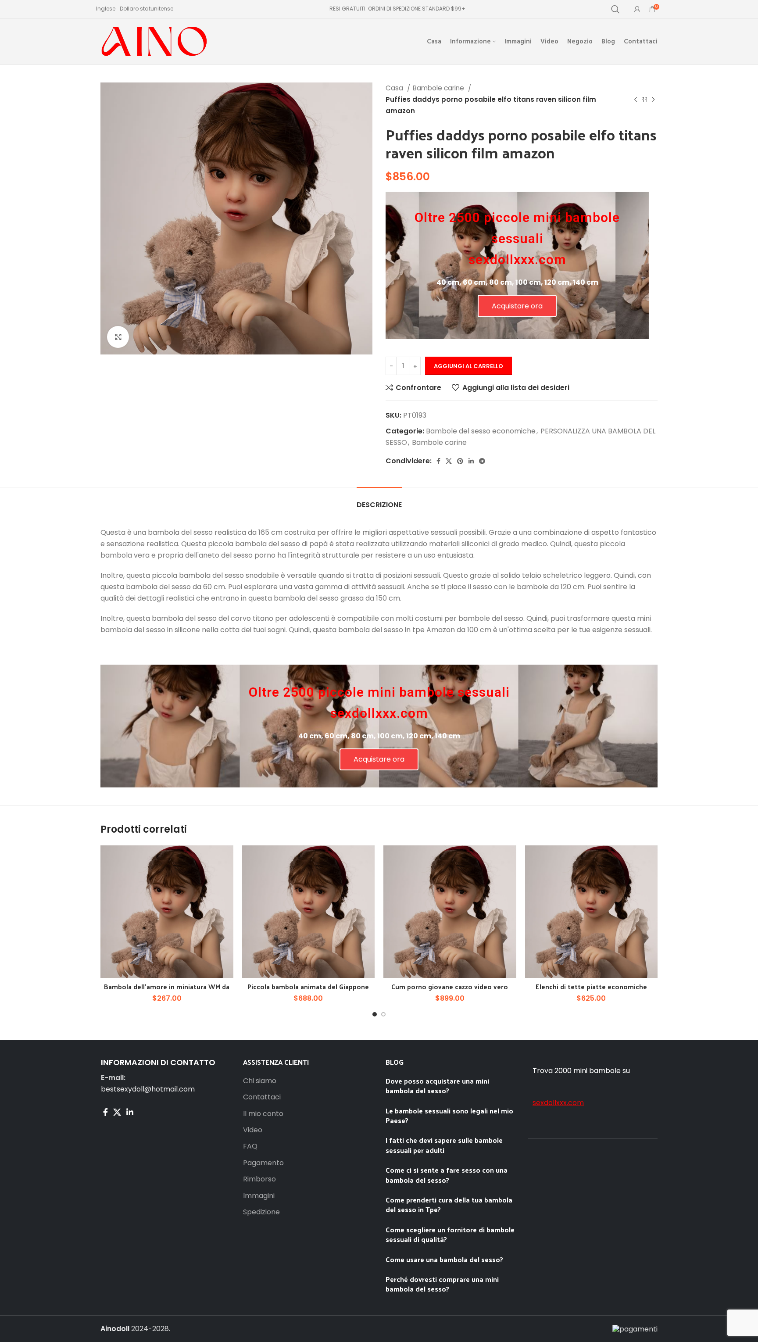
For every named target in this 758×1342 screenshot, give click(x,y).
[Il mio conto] (637, 9)
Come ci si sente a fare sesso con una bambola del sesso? (447, 1174)
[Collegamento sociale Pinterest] (460, 461)
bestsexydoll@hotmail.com (148, 1089)
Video (252, 1130)
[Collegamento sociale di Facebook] (438, 461)
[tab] (379, 500)
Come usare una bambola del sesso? (444, 1259)
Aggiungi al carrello (468, 366)
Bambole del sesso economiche (481, 431)
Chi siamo (259, 1081)
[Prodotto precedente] (635, 99)
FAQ (250, 1146)
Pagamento (263, 1163)
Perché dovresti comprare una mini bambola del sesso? (442, 1284)
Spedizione (261, 1212)
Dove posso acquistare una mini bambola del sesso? (437, 1085)
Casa (395, 88)
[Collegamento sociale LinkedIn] (471, 461)
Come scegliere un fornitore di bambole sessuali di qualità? (450, 1234)
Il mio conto (263, 1114)
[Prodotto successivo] (653, 99)
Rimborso (259, 1179)
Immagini (259, 1196)
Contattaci (262, 1097)
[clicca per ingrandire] (118, 337)
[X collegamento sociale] (448, 461)
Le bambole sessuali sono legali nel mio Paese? (449, 1115)
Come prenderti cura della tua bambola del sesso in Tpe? (449, 1204)
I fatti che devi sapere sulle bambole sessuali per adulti (444, 1145)
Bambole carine (439, 88)
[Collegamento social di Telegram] (482, 461)
